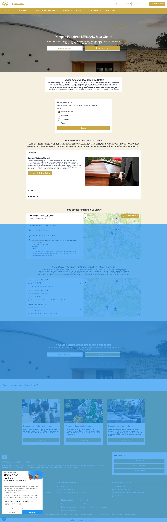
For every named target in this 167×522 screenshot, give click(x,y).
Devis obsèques (139, 461)
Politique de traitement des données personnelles (61, 515)
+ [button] (85, 215)
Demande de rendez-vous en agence (93, 507)
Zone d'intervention (130, 515)
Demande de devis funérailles (40, 173)
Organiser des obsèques (69, 504)
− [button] (85, 217)
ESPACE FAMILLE (111, 11)
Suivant (83, 128)
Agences (13, 385)
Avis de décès (85, 504)
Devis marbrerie (139, 471)
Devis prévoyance (139, 466)
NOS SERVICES (7, 11)
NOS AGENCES (24, 11)
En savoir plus (41, 440)
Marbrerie (64, 115)
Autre (63, 123)
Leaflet (138, 258)
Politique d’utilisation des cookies (91, 515)
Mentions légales (35, 515)
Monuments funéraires (72, 11)
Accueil (5, 385)
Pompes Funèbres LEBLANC (37, 280)
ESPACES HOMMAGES (93, 11)
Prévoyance (65, 119)
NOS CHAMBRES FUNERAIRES (46, 11)
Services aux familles (68, 510)
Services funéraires (67, 112)
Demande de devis (157, 4)
